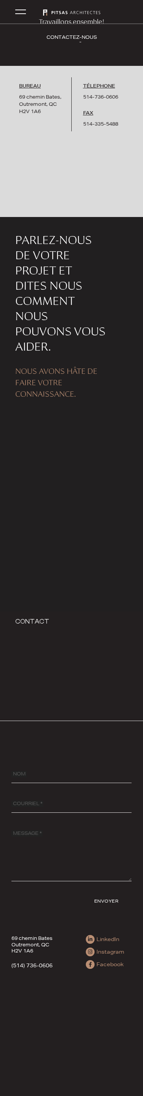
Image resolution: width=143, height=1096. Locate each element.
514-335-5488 (100, 124)
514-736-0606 (100, 97)
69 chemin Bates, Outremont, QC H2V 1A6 (40, 104)
